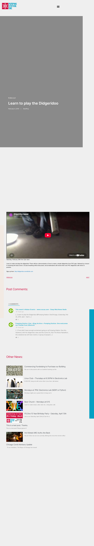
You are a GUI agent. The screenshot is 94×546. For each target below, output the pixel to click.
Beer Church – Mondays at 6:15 (37, 402)
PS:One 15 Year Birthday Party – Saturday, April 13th (45, 414)
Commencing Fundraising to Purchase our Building (44, 366)
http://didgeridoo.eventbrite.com (24, 271)
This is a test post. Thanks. (17, 425)
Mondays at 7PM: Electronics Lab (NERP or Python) (45, 390)
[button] (58, 7)
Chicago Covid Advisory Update (19, 444)
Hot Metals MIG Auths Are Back (37, 433)
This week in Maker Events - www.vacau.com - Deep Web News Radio (41, 309)
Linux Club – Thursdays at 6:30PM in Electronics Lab (45, 378)
